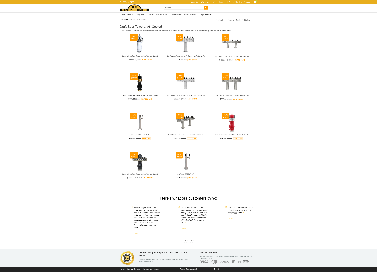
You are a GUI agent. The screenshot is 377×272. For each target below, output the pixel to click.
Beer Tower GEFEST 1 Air (140, 135)
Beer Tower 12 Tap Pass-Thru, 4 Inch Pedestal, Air (231, 56)
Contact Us (233, 2)
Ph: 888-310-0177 (127, 2)
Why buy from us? (208, 2)
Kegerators (141, 15)
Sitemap (156, 269)
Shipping (222, 2)
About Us (194, 2)
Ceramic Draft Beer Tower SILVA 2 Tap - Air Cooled (231, 135)
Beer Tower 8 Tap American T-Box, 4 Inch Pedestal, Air (186, 95)
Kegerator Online (133, 269)
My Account (245, 2)
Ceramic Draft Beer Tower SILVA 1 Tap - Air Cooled (140, 95)
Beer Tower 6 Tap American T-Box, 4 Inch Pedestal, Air (186, 56)
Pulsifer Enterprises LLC (188, 269)
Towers (150, 15)
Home (123, 15)
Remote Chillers (162, 15)
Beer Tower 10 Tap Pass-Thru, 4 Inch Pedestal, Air (185, 135)
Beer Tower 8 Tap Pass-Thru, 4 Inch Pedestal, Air (232, 95)
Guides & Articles (190, 15)
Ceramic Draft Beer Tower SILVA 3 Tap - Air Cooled (140, 56)
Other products (176, 15)
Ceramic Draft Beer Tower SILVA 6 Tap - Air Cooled (140, 174)
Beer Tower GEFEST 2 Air (186, 174)
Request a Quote (206, 15)
